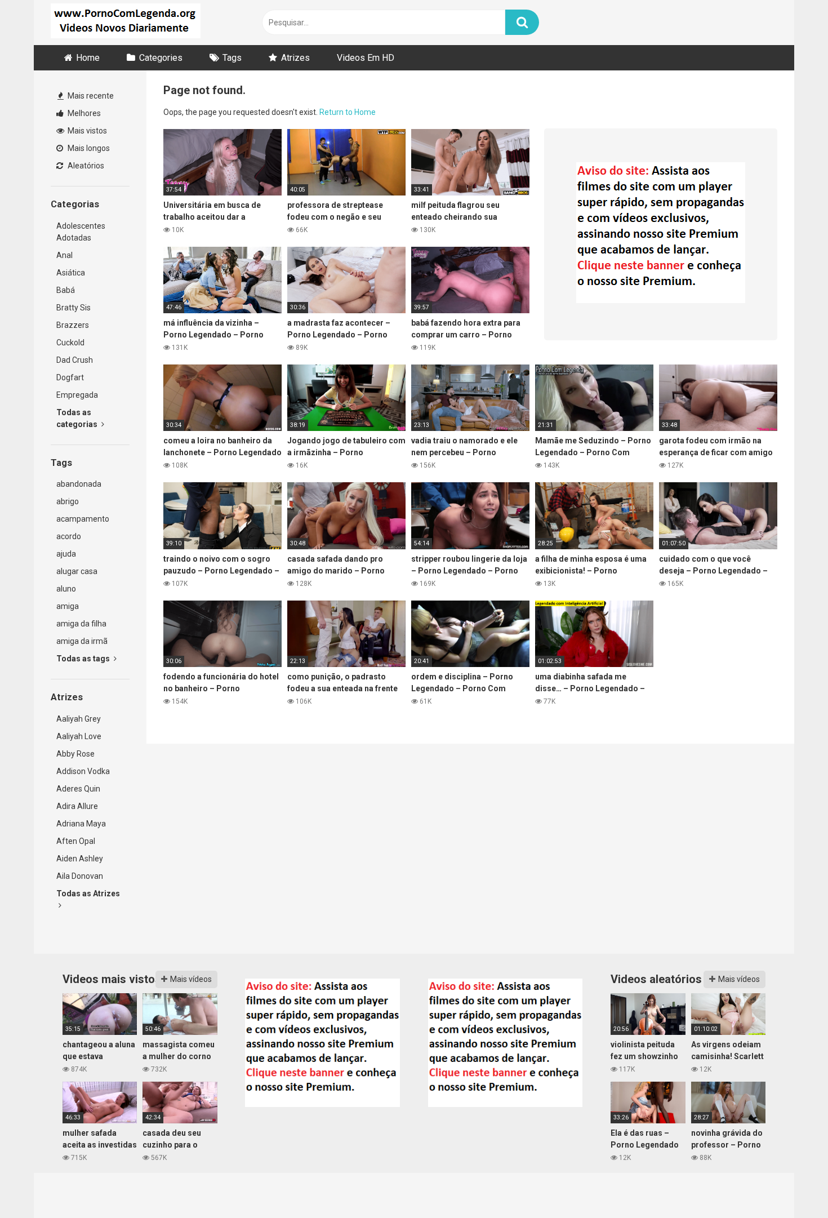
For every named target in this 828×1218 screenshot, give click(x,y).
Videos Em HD (365, 57)
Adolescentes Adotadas (80, 231)
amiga (67, 606)
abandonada (78, 483)
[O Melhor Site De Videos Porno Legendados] (126, 22)
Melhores (83, 113)
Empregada (77, 394)
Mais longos (88, 148)
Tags (232, 57)
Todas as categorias (77, 418)
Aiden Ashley (79, 858)
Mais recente (90, 95)
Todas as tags (84, 658)
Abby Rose (75, 753)
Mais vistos (86, 130)
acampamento (82, 518)
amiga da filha (81, 623)
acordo (68, 536)
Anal (64, 255)
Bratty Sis (73, 307)
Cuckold (70, 342)
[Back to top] (790, 1183)
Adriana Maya (81, 823)
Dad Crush (74, 359)
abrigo (67, 501)
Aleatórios (85, 165)
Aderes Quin (78, 788)
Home (88, 57)
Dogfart (70, 377)
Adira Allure (77, 806)
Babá (65, 290)
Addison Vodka (83, 771)
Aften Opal (75, 841)
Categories (160, 57)
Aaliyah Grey (78, 718)
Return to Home (347, 112)
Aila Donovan (79, 876)
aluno (66, 588)
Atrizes (295, 57)
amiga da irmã (82, 641)
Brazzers (72, 325)
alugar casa (76, 571)
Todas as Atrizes (88, 893)
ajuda (66, 553)
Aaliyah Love (78, 736)
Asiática (70, 272)
